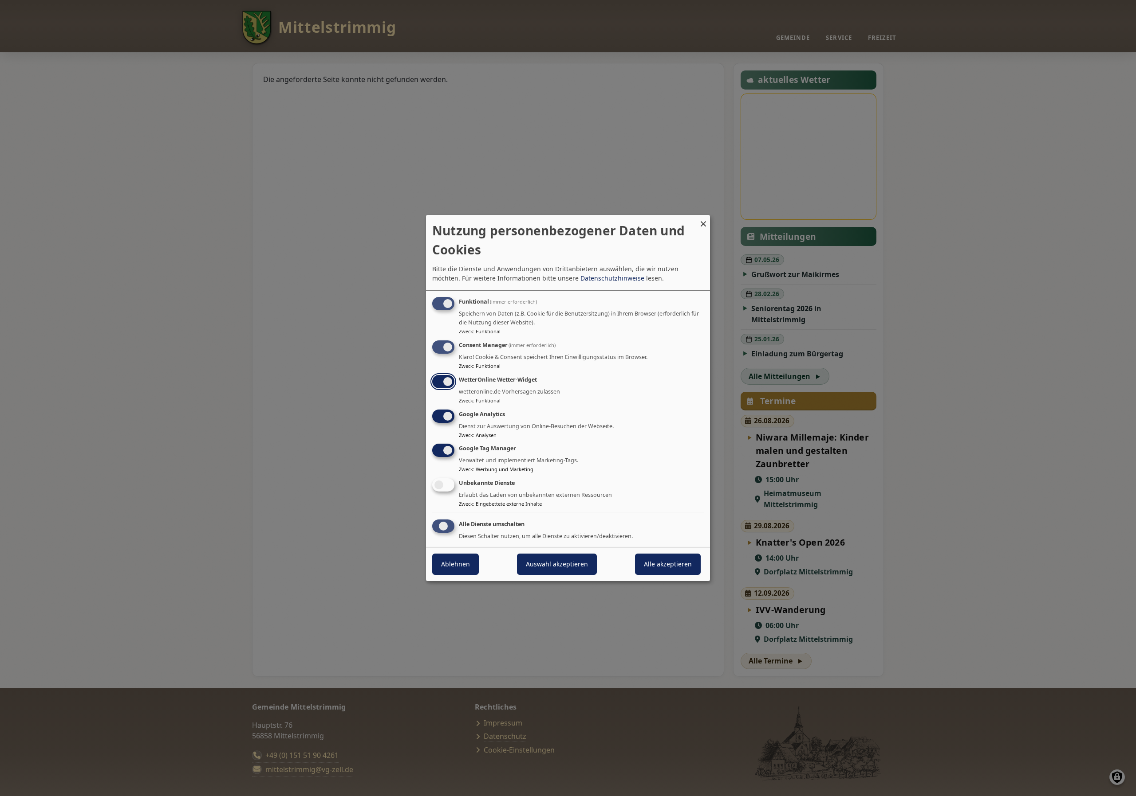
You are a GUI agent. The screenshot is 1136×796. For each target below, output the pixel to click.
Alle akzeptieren (668, 564)
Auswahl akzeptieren (557, 564)
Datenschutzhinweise (612, 278)
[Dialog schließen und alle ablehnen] (703, 220)
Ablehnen (455, 564)
